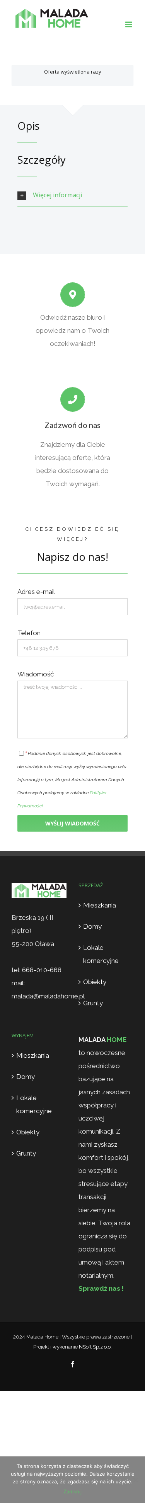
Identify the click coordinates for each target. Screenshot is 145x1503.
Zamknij (72, 1491)
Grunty (93, 1003)
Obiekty (94, 982)
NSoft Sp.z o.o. (95, 1347)
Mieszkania (99, 905)
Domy (92, 926)
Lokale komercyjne (101, 954)
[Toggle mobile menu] (129, 24)
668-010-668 (41, 970)
